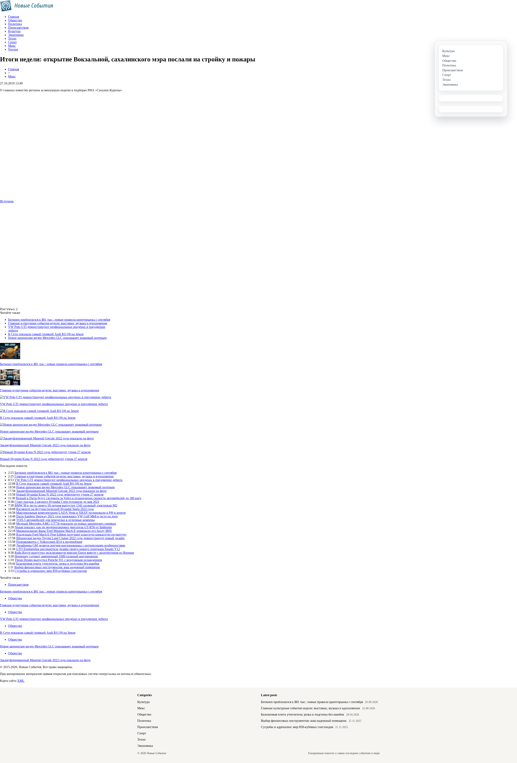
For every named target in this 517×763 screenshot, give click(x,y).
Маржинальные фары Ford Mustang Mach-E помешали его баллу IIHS (64, 531)
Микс (12, 76)
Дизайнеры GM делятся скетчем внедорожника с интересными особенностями (70, 545)
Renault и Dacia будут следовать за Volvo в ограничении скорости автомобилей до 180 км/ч (78, 498)
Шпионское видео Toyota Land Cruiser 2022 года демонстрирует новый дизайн (70, 538)
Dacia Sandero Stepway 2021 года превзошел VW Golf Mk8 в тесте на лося (67, 516)
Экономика (145, 745)
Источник (7, 201)
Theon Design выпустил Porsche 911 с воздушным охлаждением (58, 560)
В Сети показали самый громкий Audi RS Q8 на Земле (46, 334)
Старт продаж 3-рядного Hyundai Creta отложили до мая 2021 (57, 501)
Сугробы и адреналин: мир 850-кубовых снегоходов (51, 571)
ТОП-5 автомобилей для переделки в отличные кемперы (55, 520)
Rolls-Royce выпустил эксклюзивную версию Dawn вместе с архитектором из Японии (74, 552)
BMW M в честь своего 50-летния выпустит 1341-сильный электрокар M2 (66, 505)
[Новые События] (26, 10)
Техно (141, 739)
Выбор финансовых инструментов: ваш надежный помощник (57, 567)
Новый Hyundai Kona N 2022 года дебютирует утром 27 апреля (43, 459)
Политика (144, 720)
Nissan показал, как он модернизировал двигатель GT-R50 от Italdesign (63, 527)
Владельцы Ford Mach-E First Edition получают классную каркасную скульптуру (71, 534)
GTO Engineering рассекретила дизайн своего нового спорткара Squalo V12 (68, 549)
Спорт (141, 733)
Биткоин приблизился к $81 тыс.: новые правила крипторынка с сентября (59, 319)
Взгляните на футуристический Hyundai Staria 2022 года (55, 509)
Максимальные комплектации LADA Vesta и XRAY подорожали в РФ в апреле (71, 512)
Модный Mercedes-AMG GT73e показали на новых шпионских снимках (66, 523)
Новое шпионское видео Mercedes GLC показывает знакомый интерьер (57, 337)
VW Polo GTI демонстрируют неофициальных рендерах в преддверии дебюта (54, 404)
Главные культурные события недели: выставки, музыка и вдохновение (57, 323)
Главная (13, 69)
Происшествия (18, 584)
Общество (15, 598)
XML (20, 680)
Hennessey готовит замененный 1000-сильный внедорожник (56, 556)
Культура (143, 702)
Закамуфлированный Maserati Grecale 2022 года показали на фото (45, 445)
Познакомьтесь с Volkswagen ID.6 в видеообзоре (49, 541)
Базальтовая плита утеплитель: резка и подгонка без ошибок (57, 563)
